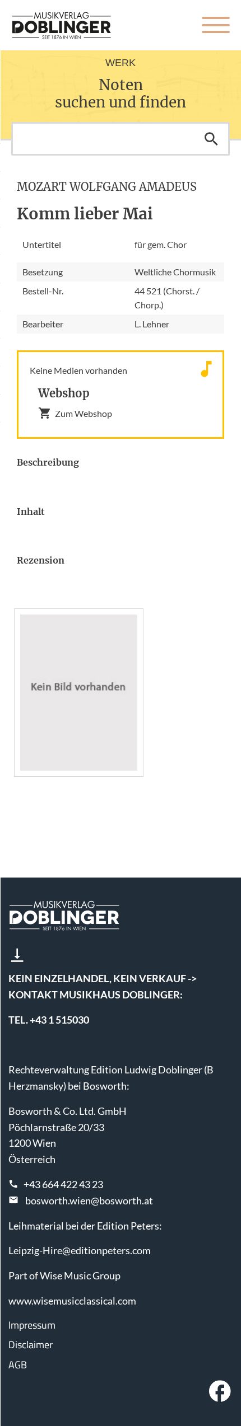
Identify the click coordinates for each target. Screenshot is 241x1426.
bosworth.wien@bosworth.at (89, 1200)
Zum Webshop (83, 413)
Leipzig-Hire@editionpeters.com (79, 1250)
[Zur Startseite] (61, 25)
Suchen (211, 139)
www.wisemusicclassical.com (72, 1300)
